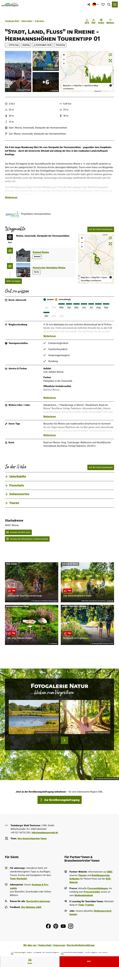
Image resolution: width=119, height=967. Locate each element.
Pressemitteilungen (97, 888)
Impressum (59, 945)
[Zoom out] (64, 59)
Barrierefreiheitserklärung (81, 945)
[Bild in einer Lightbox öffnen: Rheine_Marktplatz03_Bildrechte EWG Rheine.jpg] (18, 71)
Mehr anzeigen (13, 281)
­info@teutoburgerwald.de (45, 832)
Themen (82, 875)
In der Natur (39, 21)
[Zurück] (54, 740)
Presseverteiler (92, 891)
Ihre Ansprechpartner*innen (32, 838)
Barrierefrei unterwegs (38, 901)
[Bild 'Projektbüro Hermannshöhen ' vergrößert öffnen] (12, 214)
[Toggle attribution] (110, 85)
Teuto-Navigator (18, 878)
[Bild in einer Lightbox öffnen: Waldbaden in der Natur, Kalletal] (85, 717)
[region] (87, 71)
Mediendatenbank (84, 895)
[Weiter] (64, 740)
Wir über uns (30, 945)
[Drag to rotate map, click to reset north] (64, 64)
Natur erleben (27, 21)
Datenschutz (44, 945)
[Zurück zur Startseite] (9, 4)
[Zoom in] (64, 55)
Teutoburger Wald (12, 21)
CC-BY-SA (55, 90)
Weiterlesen (11, 197)
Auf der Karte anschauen (101, 229)
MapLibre (67, 85)
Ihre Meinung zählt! (31, 907)
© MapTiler (77, 85)
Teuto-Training (86, 904)
